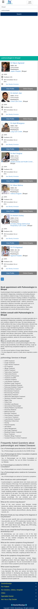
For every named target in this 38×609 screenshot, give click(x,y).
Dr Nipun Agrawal (17, 63)
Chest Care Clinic (16, 101)
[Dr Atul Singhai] (5, 161)
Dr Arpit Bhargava (17, 123)
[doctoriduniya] (9, 3)
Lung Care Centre (16, 131)
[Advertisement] (19, 36)
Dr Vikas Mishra (16, 185)
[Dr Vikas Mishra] (5, 193)
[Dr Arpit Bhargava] (5, 131)
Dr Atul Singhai (16, 153)
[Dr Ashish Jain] (5, 101)
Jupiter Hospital (15, 71)
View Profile (10, 89)
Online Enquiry (28, 89)
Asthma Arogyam (16, 193)
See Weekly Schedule (12, 84)
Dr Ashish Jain (16, 93)
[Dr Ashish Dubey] (5, 223)
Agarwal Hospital (16, 255)
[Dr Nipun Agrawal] (5, 71)
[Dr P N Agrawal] (5, 255)
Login (30, 2)
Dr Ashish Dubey (17, 215)
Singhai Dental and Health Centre (21, 161)
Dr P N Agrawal (16, 247)
